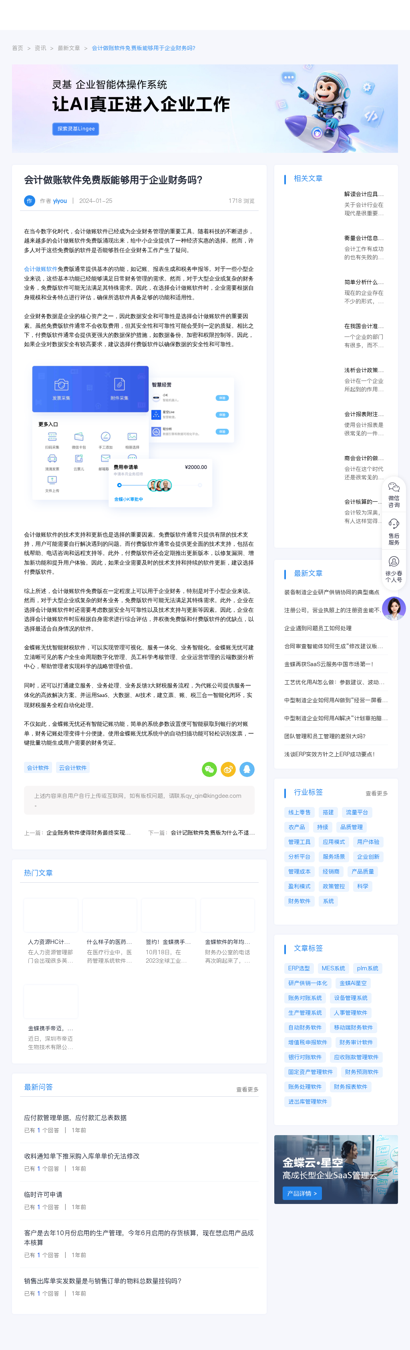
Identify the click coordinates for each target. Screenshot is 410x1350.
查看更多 (247, 1090)
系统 (328, 901)
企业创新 (368, 857)
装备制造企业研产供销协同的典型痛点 (332, 592)
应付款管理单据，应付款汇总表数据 (75, 1117)
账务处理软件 (305, 1087)
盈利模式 (299, 886)
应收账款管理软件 (356, 1057)
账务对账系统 (305, 998)
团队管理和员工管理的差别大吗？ (326, 736)
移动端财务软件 (353, 1028)
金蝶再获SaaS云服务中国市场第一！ (330, 664)
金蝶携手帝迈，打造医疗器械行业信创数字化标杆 (50, 1028)
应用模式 (334, 842)
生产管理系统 (305, 1013)
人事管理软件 (351, 1013)
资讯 (40, 48)
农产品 (296, 827)
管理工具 (299, 842)
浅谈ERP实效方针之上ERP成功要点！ (331, 754)
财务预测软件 (362, 1072)
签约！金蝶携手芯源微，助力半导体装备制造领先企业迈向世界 (168, 942)
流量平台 (357, 812)
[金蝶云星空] (340, 1139)
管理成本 (299, 871)
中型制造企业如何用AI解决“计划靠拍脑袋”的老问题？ (333, 718)
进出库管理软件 (308, 1102)
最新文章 (69, 48)
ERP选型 (299, 968)
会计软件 (38, 768)
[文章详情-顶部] (205, 68)
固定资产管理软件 (310, 1072)
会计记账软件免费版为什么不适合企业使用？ (213, 833)
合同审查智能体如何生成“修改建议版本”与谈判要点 (335, 646)
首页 (17, 48)
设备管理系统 (351, 998)
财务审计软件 (356, 1042)
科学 (362, 886)
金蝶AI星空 (353, 983)
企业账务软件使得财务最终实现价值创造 (88, 833)
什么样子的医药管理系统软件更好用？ (109, 942)
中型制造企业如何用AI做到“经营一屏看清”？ (333, 700)
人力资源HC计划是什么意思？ (49, 942)
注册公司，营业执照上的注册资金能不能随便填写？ (334, 610)
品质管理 (351, 827)
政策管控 (334, 886)
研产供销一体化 (308, 983)
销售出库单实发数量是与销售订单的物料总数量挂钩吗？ (104, 1280)
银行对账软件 (305, 1057)
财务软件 (299, 901)
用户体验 (368, 842)
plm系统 (367, 968)
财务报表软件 (351, 1087)
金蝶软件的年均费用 (227, 942)
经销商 (331, 871)
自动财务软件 (305, 1028)
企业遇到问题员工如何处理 (318, 628)
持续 (322, 827)
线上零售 (299, 812)
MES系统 (333, 968)
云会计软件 (73, 768)
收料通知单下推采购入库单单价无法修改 (81, 1156)
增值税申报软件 (308, 1042)
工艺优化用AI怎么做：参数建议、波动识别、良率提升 (334, 682)
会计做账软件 (41, 269)
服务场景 (334, 857)
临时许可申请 (43, 1194)
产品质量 (363, 871)
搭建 (328, 812)
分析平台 (299, 857)
